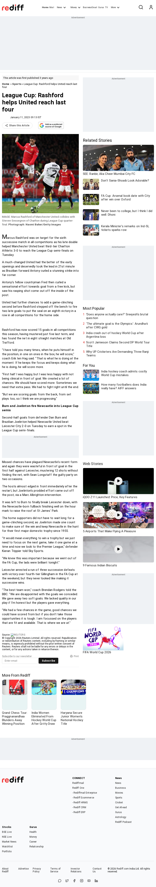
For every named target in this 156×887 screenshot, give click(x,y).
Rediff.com (123, 868)
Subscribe (48, 660)
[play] (118, 481)
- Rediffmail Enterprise (84, 792)
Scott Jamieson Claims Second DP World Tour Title (118, 344)
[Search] (141, 7)
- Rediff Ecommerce (83, 797)
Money (73, 7)
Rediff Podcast (123, 822)
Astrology (120, 817)
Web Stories (93, 464)
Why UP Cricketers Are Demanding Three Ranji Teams (117, 353)
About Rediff (5, 870)
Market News (9, 841)
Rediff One (78, 787)
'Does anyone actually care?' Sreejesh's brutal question (117, 316)
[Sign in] (151, 7)
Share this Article (19, 125)
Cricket (119, 802)
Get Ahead (121, 807)
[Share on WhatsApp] (59, 881)
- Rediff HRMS (80, 802)
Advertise (23, 868)
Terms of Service (55, 870)
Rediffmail (78, 783)
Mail (51, 7)
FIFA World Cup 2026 (97, 652)
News (59, 7)
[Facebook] (74, 881)
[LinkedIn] (96, 881)
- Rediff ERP (78, 812)
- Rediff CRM (79, 807)
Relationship (36, 846)
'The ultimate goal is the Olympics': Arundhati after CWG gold (117, 325)
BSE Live (7, 832)
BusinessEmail (90, 7)
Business (120, 787)
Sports (16, 83)
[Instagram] (81, 881)
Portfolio (7, 851)
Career (33, 841)
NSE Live (7, 836)
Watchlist (7, 846)
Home (45, 7)
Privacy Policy (37, 870)
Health (33, 832)
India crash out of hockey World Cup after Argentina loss (115, 335)
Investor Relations (76, 870)
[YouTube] (89, 881)
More (113, 7)
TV (106, 7)
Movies (119, 792)
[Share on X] (67, 881)
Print (76, 656)
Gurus (101, 7)
